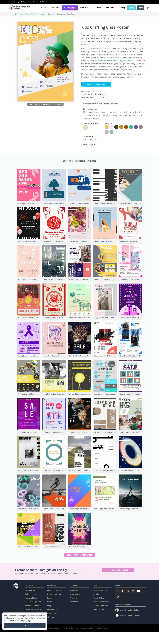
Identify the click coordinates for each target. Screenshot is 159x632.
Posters (51, 14)
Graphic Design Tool (27, 14)
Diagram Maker (31, 598)
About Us (74, 590)
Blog (49, 605)
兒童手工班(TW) (87, 94)
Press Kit (73, 598)
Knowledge (52, 609)
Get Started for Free (118, 570)
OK (25, 625)
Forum (49, 598)
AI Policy (96, 594)
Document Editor (32, 605)
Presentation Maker (33, 609)
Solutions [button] (97, 8)
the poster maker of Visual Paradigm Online (110, 60)
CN (103, 97)
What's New (75, 594)
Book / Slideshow (54, 590)
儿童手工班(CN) (100, 94)
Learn (49, 602)
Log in (140, 8)
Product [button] (43, 8)
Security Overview (100, 605)
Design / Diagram (54, 594)
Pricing (122, 8)
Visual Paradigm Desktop (37, 2)
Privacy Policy (98, 598)
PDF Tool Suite (31, 590)
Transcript (88, 144)
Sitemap (50, 617)
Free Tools (51, 613)
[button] (55, 7)
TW (100, 97)
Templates (41, 14)
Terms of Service (100, 590)
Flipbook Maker (31, 594)
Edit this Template (96, 84)
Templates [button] (110, 8)
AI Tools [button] (68, 8)
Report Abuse (98, 609)
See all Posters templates (79, 555)
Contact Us (74, 602)
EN (97, 97)
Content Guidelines (101, 602)
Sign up (131, 8)
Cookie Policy (25, 621)
